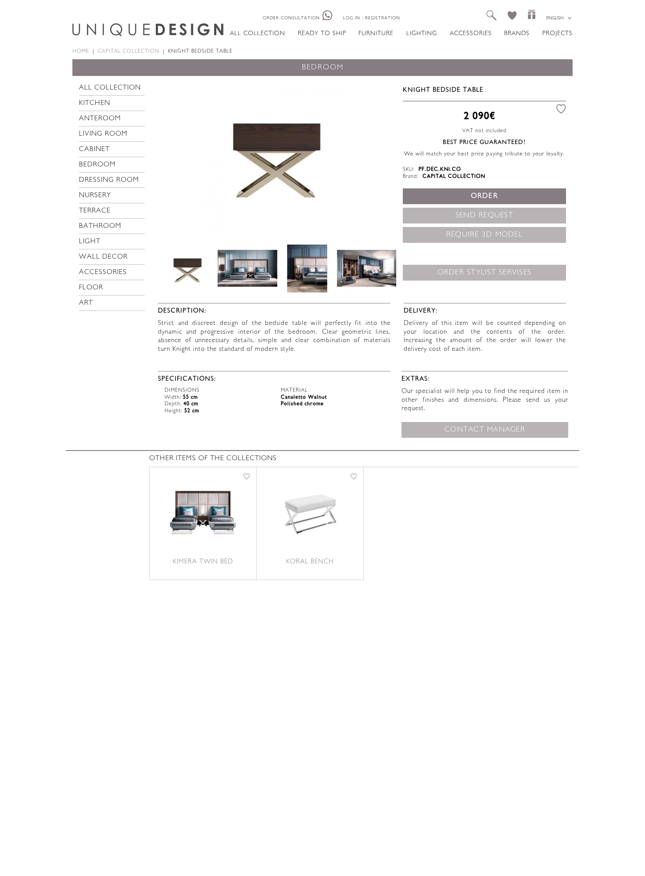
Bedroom (97, 165)
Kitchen (94, 103)
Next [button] (377, 155)
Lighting (421, 33)
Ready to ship (322, 33)
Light (89, 241)
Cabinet (94, 149)
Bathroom (100, 226)
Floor (91, 288)
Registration (382, 18)
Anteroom (100, 118)
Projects (557, 33)
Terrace (95, 211)
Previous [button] (177, 155)
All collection (257, 33)
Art (86, 303)
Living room (103, 134)
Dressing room (109, 180)
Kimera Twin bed (203, 562)
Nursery (95, 195)
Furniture (376, 33)
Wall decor (103, 257)
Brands (517, 33)
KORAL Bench (310, 562)
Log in (351, 18)
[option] (277, 155)
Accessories (471, 33)
